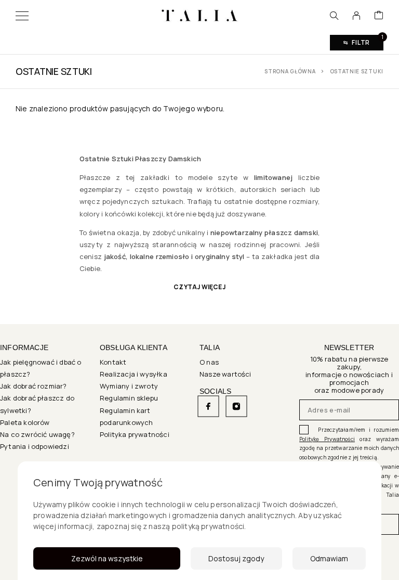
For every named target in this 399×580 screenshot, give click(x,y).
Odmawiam (329, 558)
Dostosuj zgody (236, 558)
